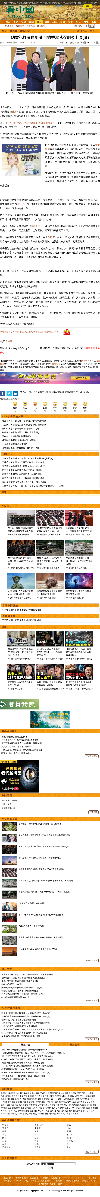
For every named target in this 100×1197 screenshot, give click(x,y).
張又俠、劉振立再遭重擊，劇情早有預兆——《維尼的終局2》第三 (49, 652)
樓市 (8, 1105)
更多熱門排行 (91, 1039)
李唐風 (70, 1134)
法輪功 (14, 1108)
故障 (74, 598)
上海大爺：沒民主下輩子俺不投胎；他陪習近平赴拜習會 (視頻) (33, 486)
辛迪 (69, 1147)
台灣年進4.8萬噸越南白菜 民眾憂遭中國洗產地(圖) (40, 824)
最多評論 (25, 1044)
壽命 (68, 1114)
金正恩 (76, 1096)
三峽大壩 (4, 1096)
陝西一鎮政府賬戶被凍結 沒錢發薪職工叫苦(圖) (21, 987)
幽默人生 (36, 1114)
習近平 (20, 204)
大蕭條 (47, 689)
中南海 (46, 1099)
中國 (47, 568)
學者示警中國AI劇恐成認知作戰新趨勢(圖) (19, 981)
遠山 (37, 1131)
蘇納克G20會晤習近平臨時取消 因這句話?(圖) (23, 478)
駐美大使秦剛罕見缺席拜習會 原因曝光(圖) (22, 474)
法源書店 (40, 1181)
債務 (57, 1102)
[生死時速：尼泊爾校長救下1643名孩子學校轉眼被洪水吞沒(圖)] (9, 880)
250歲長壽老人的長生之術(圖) (32, 926)
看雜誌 (49, 1181)
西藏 (51, 568)
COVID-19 (43, 1093)
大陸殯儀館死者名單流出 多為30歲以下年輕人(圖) (22, 1063)
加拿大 (43, 1102)
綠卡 (43, 1111)
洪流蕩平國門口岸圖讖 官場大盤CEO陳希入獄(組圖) (41, 869)
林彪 (8, 1114)
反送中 (60, 1099)
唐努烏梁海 (47, 1108)
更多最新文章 (91, 1000)
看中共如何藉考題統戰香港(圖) (16, 436)
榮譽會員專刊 (9, 731)
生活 (78, 22)
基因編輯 (82, 1105)
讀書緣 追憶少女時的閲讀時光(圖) (16, 753)
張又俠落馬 (6, 804)
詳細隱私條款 (59, 6)
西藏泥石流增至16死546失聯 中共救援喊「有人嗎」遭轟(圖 (49, 561)
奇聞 (86, 22)
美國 (31, 22)
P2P (73, 1105)
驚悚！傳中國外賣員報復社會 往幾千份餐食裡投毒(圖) (24, 1049)
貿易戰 (73, 1093)
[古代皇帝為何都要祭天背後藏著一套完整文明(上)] (9, 858)
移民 (10, 1111)
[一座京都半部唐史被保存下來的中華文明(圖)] (9, 949)
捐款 (26, 1178)
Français (73, 1178)
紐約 (54, 22)
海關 (23, 1111)
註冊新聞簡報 (9, 1158)
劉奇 (12, 1114)
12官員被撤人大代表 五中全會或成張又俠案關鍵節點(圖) (25, 1023)
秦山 (4, 1141)
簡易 (69, 1125)
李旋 (29, 658)
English (64, 1178)
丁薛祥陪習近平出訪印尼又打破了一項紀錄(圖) (23, 462)
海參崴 (25, 1105)
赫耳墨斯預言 (15, 598)
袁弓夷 (24, 1096)
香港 (14, 111)
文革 (72, 1114)
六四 (38, 1096)
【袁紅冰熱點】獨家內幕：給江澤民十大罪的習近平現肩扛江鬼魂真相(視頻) (34, 1053)
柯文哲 (51, 1096)
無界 (60, 1184)
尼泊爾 (56, 568)
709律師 (4, 1108)
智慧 (42, 1114)
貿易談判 (18, 1099)
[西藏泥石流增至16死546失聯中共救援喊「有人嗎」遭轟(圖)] (9, 892)
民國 (66, 1111)
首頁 (8, 22)
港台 (39, 22)
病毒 (37, 1093)
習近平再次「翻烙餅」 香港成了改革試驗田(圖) (24, 421)
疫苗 (46, 1096)
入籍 (39, 1111)
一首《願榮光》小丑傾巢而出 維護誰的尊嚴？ (31, 122)
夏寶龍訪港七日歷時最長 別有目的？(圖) (20, 448)
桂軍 (71, 1111)
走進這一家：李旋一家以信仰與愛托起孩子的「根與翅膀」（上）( (20, 652)
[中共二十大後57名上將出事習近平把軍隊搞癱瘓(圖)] (9, 915)
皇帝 (20, 1114)
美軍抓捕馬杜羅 (8, 808)
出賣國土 (91, 1093)
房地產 (3, 1105)
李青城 (70, 1141)
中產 (20, 1105)
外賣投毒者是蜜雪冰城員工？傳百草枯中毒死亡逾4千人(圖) (27, 1059)
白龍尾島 (61, 1108)
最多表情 (74, 1044)
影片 (94, 22)
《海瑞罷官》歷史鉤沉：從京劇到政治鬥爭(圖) (21, 750)
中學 (76, 568)
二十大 (83, 535)
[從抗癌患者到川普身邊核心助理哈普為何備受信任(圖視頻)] (9, 835)
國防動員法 (20, 568)
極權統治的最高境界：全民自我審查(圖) (20, 432)
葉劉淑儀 (69, 392)
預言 (54, 1114)
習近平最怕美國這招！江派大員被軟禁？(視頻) (23, 466)
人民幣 (73, 1102)
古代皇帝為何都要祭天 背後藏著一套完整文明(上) (40, 858)
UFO (64, 1096)
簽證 (31, 1111)
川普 (21, 1093)
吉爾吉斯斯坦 (27, 535)
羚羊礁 (85, 689)
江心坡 (67, 1108)
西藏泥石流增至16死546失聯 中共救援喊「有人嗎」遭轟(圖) (45, 892)
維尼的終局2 (53, 658)
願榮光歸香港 (58, 392)
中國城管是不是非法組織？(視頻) (15, 1079)
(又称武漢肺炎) (13, 1093)
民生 (48, 1111)
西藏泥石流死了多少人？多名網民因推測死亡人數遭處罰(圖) (27, 974)
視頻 (4, 626)
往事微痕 (11, 1102)
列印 (82, 43)
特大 (87, 43)
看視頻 (93, 1181)
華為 (72, 1096)
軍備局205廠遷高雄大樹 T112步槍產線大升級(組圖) (41, 937)
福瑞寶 (85, 1181)
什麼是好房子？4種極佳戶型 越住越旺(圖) (19, 1026)
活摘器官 (28, 1108)
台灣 (30, 1105)
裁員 (41, 689)
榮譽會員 (85, 361)
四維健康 (6, 1147)
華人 (6, 1111)
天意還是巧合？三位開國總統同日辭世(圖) (19, 740)
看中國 (8, 341)
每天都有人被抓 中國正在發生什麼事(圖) (18, 1020)
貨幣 (69, 1102)
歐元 (84, 1102)
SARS (73, 1108)
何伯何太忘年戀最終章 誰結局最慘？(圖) (20, 428)
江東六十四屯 (37, 1108)
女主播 (95, 1108)
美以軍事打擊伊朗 (9, 800)
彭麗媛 (19, 535)
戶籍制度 (19, 689)
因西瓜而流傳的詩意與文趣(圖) (14, 737)
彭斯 (8, 1099)
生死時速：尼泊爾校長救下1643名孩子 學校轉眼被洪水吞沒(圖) (46, 880)
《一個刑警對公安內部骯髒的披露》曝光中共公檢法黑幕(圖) (27, 1066)
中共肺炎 (4, 1093)
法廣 (24, 1102)
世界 (62, 22)
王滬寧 (29, 1099)
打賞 (72, 43)
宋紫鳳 (5, 1125)
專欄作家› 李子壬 (87, 31)
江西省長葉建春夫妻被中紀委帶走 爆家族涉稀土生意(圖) (25, 1016)
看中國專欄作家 (11, 1120)
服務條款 (44, 1178)
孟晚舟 (88, 1096)
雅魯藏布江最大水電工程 (87, 658)
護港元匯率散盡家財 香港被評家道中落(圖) (22, 470)
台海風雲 (41, 26)
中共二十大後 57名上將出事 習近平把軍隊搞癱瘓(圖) (41, 915)
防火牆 (89, 1105)
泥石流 (42, 568)
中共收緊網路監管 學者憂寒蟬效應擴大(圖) (22, 610)
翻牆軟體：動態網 (48, 1184)
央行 (53, 1102)
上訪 (9, 1108)
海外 (52, 1111)
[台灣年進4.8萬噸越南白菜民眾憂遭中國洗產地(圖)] (9, 824)
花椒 (49, 598)
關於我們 (34, 1178)
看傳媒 (76, 1181)
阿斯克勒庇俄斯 (28, 598)
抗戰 (75, 1111)
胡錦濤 (77, 535)
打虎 (81, 1099)
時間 (70, 598)
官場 (23, 22)
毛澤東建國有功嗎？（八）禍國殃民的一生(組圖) (22, 1069)
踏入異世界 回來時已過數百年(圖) (16, 746)
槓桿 (61, 1102)
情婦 (69, 1099)
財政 (12, 1105)
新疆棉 (10, 1096)
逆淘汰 (86, 392)
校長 (80, 568)
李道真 (38, 1128)
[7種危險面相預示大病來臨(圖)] (9, 903)
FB (36, 1102)
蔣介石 (86, 1111)
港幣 (92, 1102)
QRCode (24, 392)
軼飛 (4, 1131)
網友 (28, 568)
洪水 (19, 1096)
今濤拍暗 (39, 1125)
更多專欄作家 (91, 1152)
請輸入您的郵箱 (33, 1164)
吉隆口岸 (43, 535)
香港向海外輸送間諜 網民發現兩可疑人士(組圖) (24, 425)
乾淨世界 (23, 658)
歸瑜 (69, 1128)
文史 (70, 22)
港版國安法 (32, 1096)
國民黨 (57, 1093)
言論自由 (88, 1108)
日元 (88, 1102)
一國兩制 (4, 1102)
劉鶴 (24, 1099)
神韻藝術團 (29, 1181)
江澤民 (34, 1099)
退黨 (42, 1096)
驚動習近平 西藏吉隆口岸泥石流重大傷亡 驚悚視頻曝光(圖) (27, 1056)
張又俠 (84, 1093)
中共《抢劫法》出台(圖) (11, 984)
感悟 (46, 1114)
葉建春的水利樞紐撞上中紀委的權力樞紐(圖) (20, 1036)
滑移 (83, 598)
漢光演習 (51, 1093)
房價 (53, 1105)
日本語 (93, 1178)
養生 (76, 1114)
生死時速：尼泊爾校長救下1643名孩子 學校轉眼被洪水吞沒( (79, 561)
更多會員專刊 (91, 756)
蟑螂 (45, 598)
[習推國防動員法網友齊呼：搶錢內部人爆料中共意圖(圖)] (9, 846)
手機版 (60, 43)
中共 (80, 392)
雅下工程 (72, 658)
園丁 (4, 1138)
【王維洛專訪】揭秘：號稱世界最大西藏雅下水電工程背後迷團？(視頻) (32, 1029)
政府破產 (62, 689)
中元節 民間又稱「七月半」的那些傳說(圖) (19, 991)
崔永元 (40, 1099)
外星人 (63, 1114)
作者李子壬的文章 (12, 416)
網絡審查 (20, 1108)
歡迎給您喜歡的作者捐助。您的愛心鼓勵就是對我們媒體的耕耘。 (30, 332)
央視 (2, 1111)
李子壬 (70, 1144)
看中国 (21, 11)
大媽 (49, 1105)
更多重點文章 (91, 960)
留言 (77, 43)
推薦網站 (7, 1181)
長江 (15, 1096)
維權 (94, 1105)
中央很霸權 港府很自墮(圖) (14, 444)
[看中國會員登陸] (19, 704)
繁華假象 (54, 689)
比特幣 (79, 1102)
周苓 (4, 1134)
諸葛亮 (25, 1114)
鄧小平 (3, 1114)
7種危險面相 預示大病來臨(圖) (32, 903)
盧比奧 (32, 1093)
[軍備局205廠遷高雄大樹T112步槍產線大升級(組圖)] (9, 937)
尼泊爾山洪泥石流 (54, 535)
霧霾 (77, 1105)
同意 (88, 6)
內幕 (51, 1099)
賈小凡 (5, 1128)
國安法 (67, 1093)
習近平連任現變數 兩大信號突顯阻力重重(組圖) (21, 743)
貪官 (65, 1099)
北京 (40, 1105)
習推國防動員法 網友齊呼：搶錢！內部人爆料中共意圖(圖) (20, 561)
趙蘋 (69, 1138)
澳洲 (62, 1111)
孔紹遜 (71, 535)
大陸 (15, 22)
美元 (65, 1102)
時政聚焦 (9, 26)
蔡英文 (35, 1105)
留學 (19, 1111)
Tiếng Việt (84, 1178)
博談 (47, 22)
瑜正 (4, 1144)
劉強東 (44, 1105)
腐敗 (73, 1099)
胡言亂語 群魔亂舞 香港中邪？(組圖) (19, 440)
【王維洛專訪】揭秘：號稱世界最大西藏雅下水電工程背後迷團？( (78, 652)
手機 (50, 1114)
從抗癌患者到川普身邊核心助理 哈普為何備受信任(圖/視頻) (44, 835)
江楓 (37, 1144)
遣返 (27, 1111)
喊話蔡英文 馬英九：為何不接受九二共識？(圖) (24, 482)
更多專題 (93, 812)
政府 (50, 237)
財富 (16, 1105)
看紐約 (68, 1181)
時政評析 (20, 26)
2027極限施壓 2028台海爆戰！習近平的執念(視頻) (23, 1076)
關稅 (93, 1096)
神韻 (12, 658)
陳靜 (37, 1134)
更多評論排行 (91, 1082)
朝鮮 (39, 1102)
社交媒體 (30, 1102)
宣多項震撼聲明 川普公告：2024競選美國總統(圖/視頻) (27, 458)
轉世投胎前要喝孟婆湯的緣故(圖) (15, 997)
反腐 (77, 1099)
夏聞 (69, 1131)
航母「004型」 (75, 689)
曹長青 (38, 1147)
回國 (35, 1111)
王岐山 (82, 1096)
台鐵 (62, 1093)
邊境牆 (3, 1099)
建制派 (36, 226)
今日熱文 (7, 506)
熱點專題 (7, 795)
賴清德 (26, 1093)
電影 (61, 658)
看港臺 (13, 31)
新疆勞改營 (80, 1108)
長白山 (54, 1108)
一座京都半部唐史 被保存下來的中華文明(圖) (38, 949)
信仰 (17, 658)
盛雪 (37, 1138)
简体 (67, 43)
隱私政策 (54, 1178)
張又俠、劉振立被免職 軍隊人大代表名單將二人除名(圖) (25, 1013)
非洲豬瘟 (63, 1105)
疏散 (85, 568)
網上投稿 (7, 1178)
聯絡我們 (17, 1178)
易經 (30, 1114)
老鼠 (41, 598)
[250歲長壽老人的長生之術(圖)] (9, 926)
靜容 (37, 1141)
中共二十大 (91, 535)
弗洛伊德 (58, 1096)
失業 (12, 689)
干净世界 (17, 1181)
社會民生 (30, 26)
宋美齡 (91, 1111)
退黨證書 (59, 1181)
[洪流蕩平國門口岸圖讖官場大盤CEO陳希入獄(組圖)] (9, 869)
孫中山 (79, 1111)
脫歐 (49, 1102)
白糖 (54, 598)
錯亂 (79, 598)
